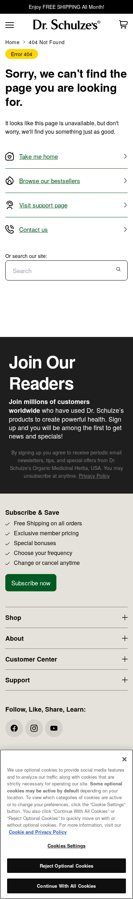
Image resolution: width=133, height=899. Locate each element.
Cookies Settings (66, 845)
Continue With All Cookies (66, 885)
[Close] (124, 759)
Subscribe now (30, 582)
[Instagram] (34, 728)
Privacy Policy (94, 475)
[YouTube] (54, 728)
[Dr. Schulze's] (66, 24)
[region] (66, 824)
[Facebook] (14, 728)
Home (12, 42)
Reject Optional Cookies (67, 865)
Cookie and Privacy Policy (38, 831)
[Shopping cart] (123, 24)
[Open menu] (8, 24)
